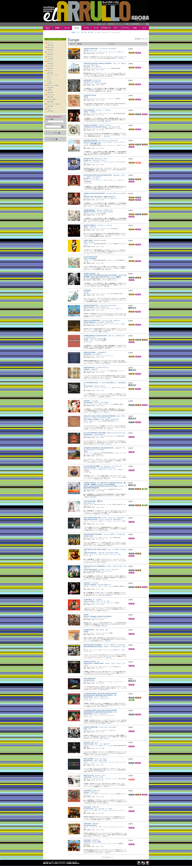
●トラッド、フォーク (52, 75)
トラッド (87, 163)
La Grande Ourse (90, 680)
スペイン (50, 42)
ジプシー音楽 (51, 99)
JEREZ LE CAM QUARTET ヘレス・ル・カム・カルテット (102, 320)
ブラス (123, 52)
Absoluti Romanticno (91, 825)
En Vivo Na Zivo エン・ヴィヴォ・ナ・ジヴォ (98, 809)
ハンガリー (50, 66)
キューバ (97, 602)
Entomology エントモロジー (93, 354)
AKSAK (87, 614)
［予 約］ (97, 32)
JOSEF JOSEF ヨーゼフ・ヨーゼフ (95, 240)
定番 (52, 45)
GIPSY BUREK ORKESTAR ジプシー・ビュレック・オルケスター (104, 518)
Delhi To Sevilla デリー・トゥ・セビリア (96, 744)
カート (143, 24)
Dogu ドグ (87, 729)
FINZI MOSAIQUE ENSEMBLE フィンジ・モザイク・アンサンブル (104, 534)
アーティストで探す (52, 133)
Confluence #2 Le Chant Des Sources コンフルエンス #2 (102, 127)
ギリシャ (50, 61)
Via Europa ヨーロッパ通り (92, 842)
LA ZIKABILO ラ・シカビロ (92, 599)
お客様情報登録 (134, 24)
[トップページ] (147, 864)
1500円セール (98, 162)
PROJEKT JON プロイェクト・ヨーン (96, 158)
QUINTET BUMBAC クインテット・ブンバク (98, 225)
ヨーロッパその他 (52, 85)
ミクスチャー (121, 370)
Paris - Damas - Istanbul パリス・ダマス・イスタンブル (101, 419)
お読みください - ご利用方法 (105, 24)
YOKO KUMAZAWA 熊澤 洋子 (93, 501)
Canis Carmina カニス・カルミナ (94, 386)
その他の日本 (92, 489)
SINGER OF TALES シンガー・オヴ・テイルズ (98, 212)
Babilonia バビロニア (91, 369)
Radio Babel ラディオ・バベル (93, 777)
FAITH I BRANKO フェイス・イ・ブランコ (97, 110)
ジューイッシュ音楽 (53, 104)
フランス (50, 56)
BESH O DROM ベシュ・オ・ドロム (95, 759)
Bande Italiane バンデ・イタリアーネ (95, 697)
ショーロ (113, 98)
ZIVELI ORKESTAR (90, 678)
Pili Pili (86, 97)
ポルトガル (50, 47)
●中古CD (49, 83)
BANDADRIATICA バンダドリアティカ (96, 367)
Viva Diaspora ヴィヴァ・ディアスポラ (96, 402)
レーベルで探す (50, 139)
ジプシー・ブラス (90, 454)
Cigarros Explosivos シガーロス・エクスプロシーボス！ (101, 553)
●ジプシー (49, 79)
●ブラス (49, 77)
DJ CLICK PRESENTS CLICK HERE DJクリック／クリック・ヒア (104, 433)
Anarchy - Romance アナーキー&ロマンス (97, 584)
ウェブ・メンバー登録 (122, 24)
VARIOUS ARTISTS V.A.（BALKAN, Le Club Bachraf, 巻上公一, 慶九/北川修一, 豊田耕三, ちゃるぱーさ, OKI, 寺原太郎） (104, 483)
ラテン (113, 602)
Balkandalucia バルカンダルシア (94, 434)
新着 (48, 45)
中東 (90, 421)
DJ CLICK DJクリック (91, 742)
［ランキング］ (105, 32)
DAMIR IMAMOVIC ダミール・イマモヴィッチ (98, 210)
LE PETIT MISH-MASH (91, 257)
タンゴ (110, 323)
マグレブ (97, 778)
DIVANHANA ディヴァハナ (92, 80)
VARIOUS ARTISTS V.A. (91, 273)
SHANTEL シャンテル (91, 401)
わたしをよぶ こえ (90, 503)
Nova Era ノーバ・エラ (91, 178)
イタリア (50, 52)
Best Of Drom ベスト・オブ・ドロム (95, 760)
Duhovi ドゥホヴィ (90, 112)
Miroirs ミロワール (90, 227)
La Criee (87, 292)
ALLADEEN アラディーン (92, 790)
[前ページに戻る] (143, 864)
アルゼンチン (92, 323)
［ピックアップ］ (116, 32)
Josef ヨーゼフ (89, 242)
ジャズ (107, 355)
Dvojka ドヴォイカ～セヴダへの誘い (95, 339)
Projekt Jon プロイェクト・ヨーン (95, 160)
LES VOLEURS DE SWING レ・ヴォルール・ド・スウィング (102, 466)
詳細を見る (121, 58)
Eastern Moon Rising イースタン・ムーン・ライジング (101, 569)
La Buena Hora (89, 536)
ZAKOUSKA (88, 290)
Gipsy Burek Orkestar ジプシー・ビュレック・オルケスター (103, 519)
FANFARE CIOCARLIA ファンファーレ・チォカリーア (101, 140)
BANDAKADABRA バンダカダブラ (95, 352)
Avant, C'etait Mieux (91, 258)
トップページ (92, 24)
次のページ (110, 857)
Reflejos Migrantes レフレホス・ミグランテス (98, 322)
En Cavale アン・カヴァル (92, 67)
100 (146, 38)
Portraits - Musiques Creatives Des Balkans (98, 616)
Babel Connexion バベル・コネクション (96, 307)
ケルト (49, 108)
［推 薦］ (90, 32)
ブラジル (97, 98)
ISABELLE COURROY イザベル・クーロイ (97, 125)
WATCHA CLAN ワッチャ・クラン (95, 775)
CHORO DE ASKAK (90, 95)
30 (140, 38)
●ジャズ (49, 81)
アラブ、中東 (92, 793)
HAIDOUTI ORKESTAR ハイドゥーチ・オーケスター (100, 48)
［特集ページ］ (75, 32)
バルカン (50, 70)
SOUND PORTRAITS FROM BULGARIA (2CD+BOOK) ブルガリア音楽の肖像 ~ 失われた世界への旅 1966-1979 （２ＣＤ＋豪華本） (105, 276)
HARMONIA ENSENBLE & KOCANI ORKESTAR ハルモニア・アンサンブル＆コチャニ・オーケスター (105, 448)
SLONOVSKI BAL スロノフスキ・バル (96, 630)
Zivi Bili (87, 631)
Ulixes (86, 451)
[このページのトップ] (138, 864)
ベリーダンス (100, 793)
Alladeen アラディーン (91, 792)
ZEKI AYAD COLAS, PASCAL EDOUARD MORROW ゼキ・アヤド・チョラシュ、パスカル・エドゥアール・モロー (105, 416)
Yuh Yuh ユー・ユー (90, 50)
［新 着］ (83, 32)
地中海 (49, 90)
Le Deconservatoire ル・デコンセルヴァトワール (99, 468)
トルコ (96, 128)
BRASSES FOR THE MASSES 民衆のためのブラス (100, 197)
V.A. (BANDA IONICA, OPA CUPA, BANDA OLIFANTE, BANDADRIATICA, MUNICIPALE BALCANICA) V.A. (100, 694)
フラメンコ (50, 94)
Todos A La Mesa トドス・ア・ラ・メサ (96, 601)
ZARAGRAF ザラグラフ (91, 807)
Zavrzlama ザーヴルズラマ (92, 82)
